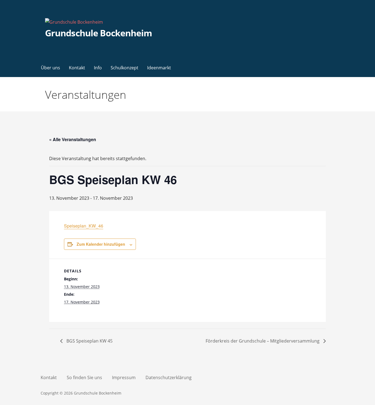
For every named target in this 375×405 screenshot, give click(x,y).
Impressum (124, 377)
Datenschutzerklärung (168, 377)
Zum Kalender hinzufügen (101, 244)
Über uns (50, 68)
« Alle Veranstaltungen (72, 139)
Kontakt (77, 68)
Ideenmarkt (159, 68)
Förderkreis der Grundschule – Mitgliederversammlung (263, 341)
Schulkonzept (124, 68)
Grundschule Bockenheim (98, 33)
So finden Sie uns (84, 377)
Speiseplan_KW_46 (83, 226)
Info (98, 68)
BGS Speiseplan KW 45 (89, 341)
